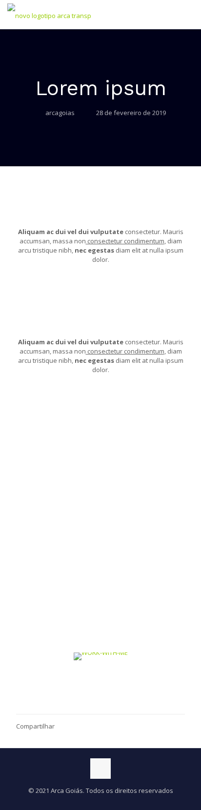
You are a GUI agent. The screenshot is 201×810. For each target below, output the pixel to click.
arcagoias (60, 112)
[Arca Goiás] (49, 14)
